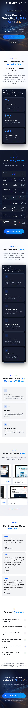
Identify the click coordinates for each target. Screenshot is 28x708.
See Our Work (14, 42)
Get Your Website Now (13, 231)
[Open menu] (25, 2)
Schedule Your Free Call (13, 696)
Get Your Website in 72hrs (13, 37)
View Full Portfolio (13, 509)
